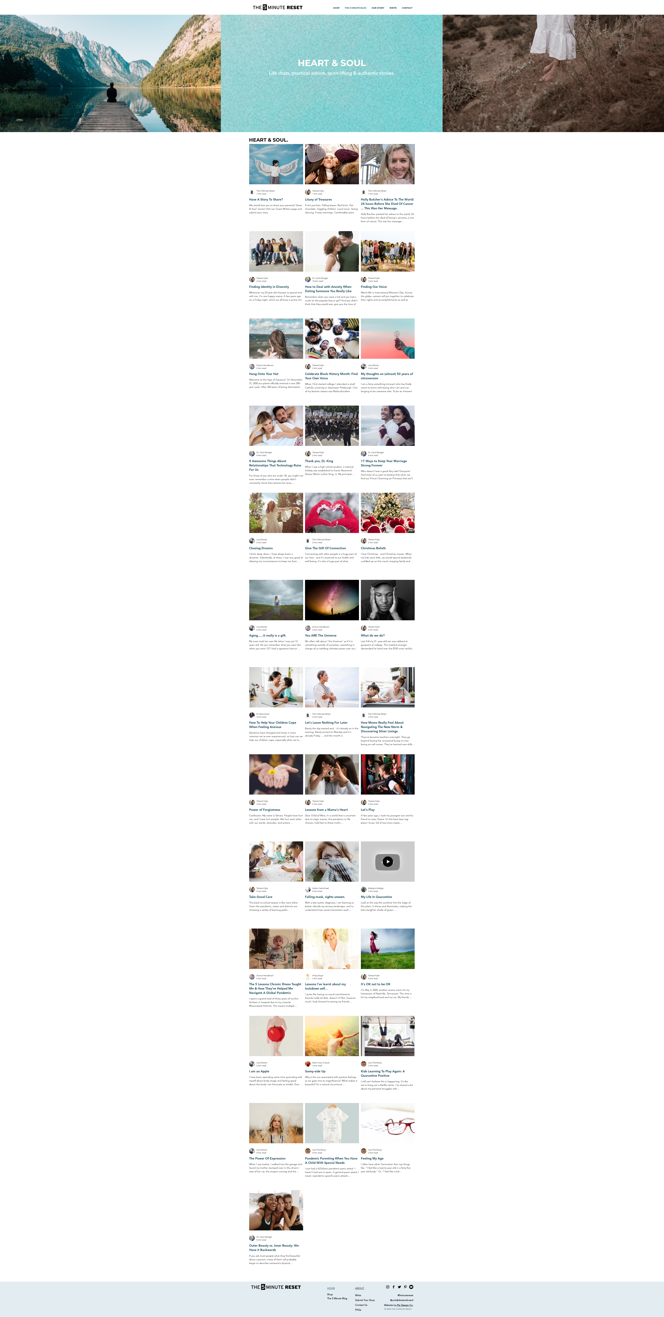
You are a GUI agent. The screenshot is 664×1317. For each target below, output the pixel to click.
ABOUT (359, 1288)
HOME (331, 1288)
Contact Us (361, 1304)
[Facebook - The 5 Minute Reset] (393, 1287)
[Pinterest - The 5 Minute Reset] (405, 1287)
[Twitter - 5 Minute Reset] (399, 1287)
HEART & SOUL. (268, 140)
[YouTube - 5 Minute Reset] (411, 1287)
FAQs (358, 1309)
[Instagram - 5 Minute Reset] (388, 1287)
